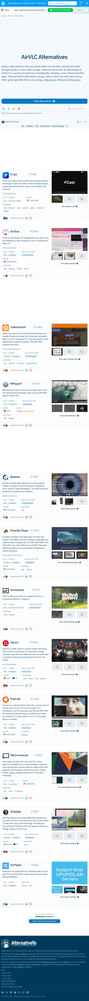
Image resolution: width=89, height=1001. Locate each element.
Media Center (26, 671)
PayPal (28, 967)
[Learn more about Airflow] (5, 232)
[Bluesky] (15, 992)
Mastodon (14, 964)
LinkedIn (45, 964)
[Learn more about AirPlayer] (5, 866)
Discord (66, 962)
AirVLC (5, 66)
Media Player (27, 404)
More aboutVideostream (68, 359)
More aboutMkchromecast (68, 787)
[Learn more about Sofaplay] (5, 812)
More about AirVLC (43, 101)
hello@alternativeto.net (49, 962)
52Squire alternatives (9, 664)
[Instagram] (23, 992)
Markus (24, 954)
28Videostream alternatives (11, 349)
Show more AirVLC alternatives (44, 921)
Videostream (50, 79)
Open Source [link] (45, 126)
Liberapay (20, 967)
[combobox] (62, 3)
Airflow (38, 79)
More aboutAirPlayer (68, 897)
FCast (41, 76)
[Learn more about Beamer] (5, 477)
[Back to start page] (3, 3)
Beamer (77, 79)
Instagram (36, 964)
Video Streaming (27, 255)
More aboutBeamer (68, 509)
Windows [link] (30, 126)
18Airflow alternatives (9, 248)
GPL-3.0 (20, 607)
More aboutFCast (68, 206)
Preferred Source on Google (11, 987)
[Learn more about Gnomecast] (5, 590)
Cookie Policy (6, 978)
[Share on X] (9, 109)
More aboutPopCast (68, 731)
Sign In (81, 3)
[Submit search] (50, 3)
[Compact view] (80, 122)
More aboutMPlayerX (68, 416)
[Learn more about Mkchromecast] (5, 756)
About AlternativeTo (8, 981)
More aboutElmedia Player (68, 562)
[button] (69, 182)
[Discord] (2, 992)
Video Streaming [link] (58, 126)
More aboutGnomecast (68, 622)
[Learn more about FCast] (5, 175)
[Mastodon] (11, 992)
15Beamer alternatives (9, 496)
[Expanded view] (78, 122)
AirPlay (13, 69)
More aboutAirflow (68, 263)
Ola (17, 954)
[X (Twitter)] (7, 992)
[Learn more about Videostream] (5, 328)
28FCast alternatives (9, 193)
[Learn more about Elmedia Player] (5, 531)
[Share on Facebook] (4, 109)
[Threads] (19, 992)
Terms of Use (6, 973)
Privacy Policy (6, 976)
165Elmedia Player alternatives (12, 555)
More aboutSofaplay (68, 843)
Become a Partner (8, 984)
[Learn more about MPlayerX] (5, 384)
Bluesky (21, 964)
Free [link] (36, 126)
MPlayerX (63, 79)
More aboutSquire (68, 674)
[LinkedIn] (27, 992)
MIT (19, 201)
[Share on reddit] (14, 109)
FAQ (3, 970)
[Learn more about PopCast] (5, 699)
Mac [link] (22, 126)
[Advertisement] (44, 34)
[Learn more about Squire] (5, 643)
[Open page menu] (87, 3)
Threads (28, 964)
